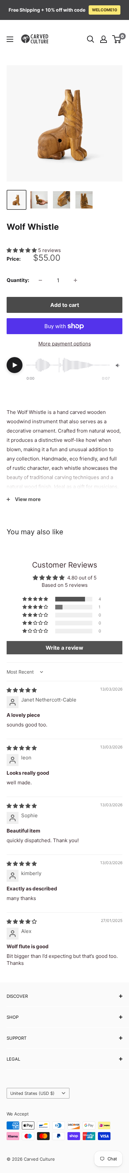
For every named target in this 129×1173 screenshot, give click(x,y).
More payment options (64, 343)
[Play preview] (14, 365)
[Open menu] (10, 39)
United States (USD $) (32, 1093)
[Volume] (118, 365)
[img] (22, 690)
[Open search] (90, 39)
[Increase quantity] (75, 280)
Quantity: (18, 280)
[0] (117, 39)
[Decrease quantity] (40, 280)
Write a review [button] (64, 647)
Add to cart (64, 305)
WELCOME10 (104, 9)
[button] (22, 250)
